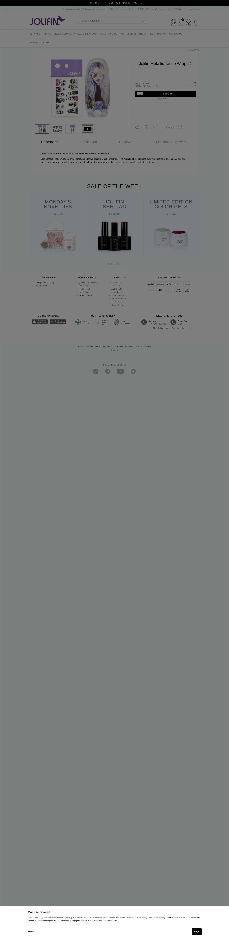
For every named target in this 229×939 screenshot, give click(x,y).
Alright (196, 932)
